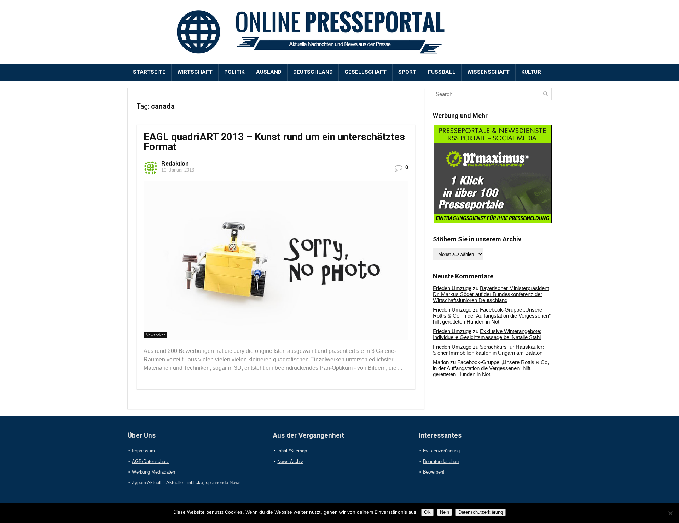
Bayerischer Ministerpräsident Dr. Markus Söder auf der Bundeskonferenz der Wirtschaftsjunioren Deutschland (491, 294)
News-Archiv (290, 461)
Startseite (149, 72)
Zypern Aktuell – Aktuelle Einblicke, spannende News (186, 482)
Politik (234, 72)
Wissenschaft (488, 72)
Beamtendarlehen (441, 461)
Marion (441, 362)
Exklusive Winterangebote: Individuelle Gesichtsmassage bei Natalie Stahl (487, 334)
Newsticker (155, 335)
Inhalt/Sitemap (292, 450)
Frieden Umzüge (452, 288)
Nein (444, 512)
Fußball (441, 72)
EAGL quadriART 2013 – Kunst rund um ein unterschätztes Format (274, 141)
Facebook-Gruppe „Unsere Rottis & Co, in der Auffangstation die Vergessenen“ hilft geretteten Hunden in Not (492, 316)
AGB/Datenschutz (150, 461)
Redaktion (175, 164)
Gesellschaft (365, 72)
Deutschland (313, 72)
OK (427, 512)
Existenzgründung (441, 450)
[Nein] (670, 513)
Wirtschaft (195, 72)
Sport (407, 72)
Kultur (531, 72)
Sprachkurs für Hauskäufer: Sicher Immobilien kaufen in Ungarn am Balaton (488, 350)
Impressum (143, 450)
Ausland (269, 72)
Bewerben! (434, 472)
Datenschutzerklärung (480, 512)
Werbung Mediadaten (153, 472)
